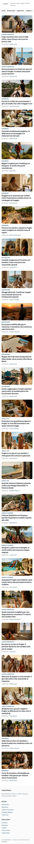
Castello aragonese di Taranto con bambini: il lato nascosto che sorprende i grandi (16, 262)
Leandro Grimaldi (14, 106)
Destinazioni (11, 11)
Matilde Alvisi (13, 44)
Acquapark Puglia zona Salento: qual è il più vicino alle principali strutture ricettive (17, 582)
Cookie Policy (6, 833)
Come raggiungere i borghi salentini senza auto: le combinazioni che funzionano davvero (16, 391)
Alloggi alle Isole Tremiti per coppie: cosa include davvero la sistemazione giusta (16, 294)
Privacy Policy (6, 830)
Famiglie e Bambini (7, 513)
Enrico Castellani (14, 428)
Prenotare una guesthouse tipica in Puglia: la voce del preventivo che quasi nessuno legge (16, 423)
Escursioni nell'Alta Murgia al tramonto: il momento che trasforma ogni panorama (17, 326)
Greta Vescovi (13, 203)
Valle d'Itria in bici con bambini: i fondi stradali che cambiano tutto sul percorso (17, 743)
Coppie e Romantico (8, 34)
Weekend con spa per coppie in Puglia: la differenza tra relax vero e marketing (16, 711)
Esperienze (20, 11)
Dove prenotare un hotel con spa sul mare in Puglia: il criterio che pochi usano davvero (17, 71)
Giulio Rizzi (12, 170)
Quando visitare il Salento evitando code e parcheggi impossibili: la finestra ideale (16, 485)
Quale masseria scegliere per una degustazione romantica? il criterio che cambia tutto (16, 614)
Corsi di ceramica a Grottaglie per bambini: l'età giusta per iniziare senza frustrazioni (15, 775)
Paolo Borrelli (13, 76)
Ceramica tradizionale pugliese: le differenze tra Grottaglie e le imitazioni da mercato (16, 133)
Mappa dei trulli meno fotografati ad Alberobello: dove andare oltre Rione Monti (17, 359)
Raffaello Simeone (14, 332)
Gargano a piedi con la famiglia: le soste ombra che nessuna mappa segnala (15, 550)
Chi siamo (4, 822)
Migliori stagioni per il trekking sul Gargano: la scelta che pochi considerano (16, 165)
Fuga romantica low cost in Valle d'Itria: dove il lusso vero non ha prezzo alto (15, 39)
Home (3, 11)
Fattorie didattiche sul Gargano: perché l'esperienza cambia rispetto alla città (16, 517)
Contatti (4, 828)
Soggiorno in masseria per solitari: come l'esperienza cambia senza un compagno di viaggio (16, 198)
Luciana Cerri (13, 267)
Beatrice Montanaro (15, 235)
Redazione (5, 825)
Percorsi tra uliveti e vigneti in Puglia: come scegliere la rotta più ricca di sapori (17, 230)
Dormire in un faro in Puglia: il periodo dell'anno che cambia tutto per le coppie (16, 646)
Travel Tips (5, 418)
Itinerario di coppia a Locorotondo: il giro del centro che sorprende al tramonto (17, 679)
